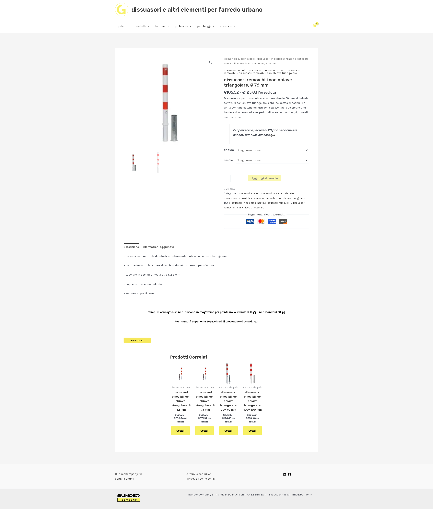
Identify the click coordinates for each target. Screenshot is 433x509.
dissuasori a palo (244, 58)
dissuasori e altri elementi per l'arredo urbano (197, 9)
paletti (122, 26)
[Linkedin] (284, 474)
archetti (141, 26)
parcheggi (204, 26)
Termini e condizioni (199, 474)
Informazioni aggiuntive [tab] (158, 246)
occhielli (229, 160)
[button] (211, 62)
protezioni (181, 26)
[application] (128, 26)
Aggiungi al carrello (265, 178)
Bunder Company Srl (128, 474)
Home (227, 58)
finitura (229, 149)
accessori (226, 26)
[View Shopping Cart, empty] (314, 26)
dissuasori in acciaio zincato (274, 58)
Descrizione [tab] (131, 246)
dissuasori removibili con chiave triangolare (268, 73)
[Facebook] (289, 474)
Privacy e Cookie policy (200, 478)
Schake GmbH (124, 478)
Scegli (180, 430)
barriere (160, 26)
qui (272, 135)
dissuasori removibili (237, 198)
